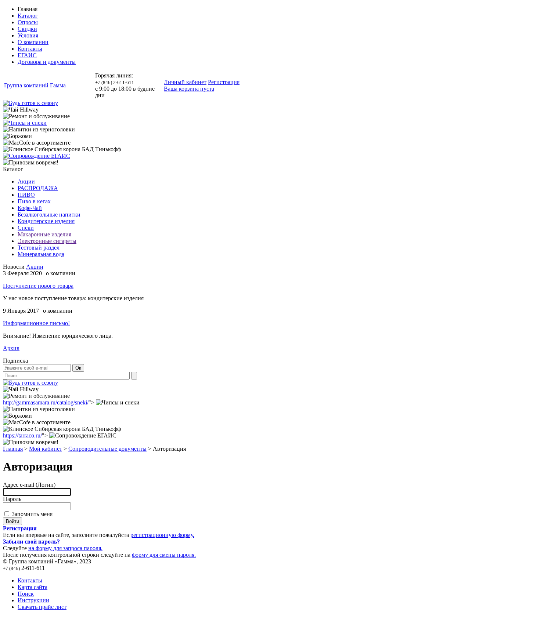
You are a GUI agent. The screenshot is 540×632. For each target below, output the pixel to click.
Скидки (27, 29)
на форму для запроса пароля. (65, 548)
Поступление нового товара (38, 286)
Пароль (12, 499)
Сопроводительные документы (107, 449)
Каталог (28, 15)
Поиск (26, 594)
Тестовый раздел (39, 247)
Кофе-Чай (30, 208)
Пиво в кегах (34, 201)
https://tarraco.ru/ (22, 435)
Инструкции (33, 600)
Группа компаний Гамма (35, 85)
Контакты (30, 49)
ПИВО (26, 195)
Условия (28, 35)
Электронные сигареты (47, 241)
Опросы (28, 22)
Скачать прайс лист (42, 607)
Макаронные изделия (44, 234)
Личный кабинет (185, 82)
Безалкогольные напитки (49, 214)
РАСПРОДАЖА (38, 188)
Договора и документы (47, 62)
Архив (11, 348)
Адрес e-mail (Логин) (29, 485)
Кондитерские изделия (46, 221)
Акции (26, 181)
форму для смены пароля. (164, 555)
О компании (33, 42)
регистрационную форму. (162, 535)
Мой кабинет (45, 449)
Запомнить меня (31, 514)
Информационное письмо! (36, 323)
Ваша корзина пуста (189, 89)
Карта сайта (32, 587)
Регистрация (224, 82)
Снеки (26, 228)
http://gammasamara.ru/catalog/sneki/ (46, 402)
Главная (13, 449)
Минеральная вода (41, 254)
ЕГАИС (27, 55)
